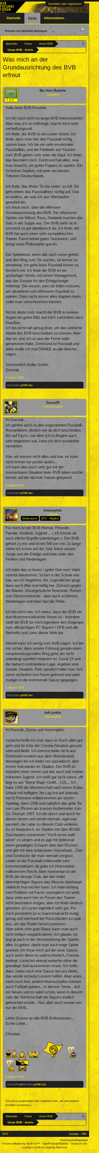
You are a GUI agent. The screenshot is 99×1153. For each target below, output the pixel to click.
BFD (5, 1133)
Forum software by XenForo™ (21, 1143)
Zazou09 (52, 403)
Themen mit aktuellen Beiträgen (26, 30)
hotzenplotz (52, 510)
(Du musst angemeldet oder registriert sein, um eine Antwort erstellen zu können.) (42, 1103)
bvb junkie (13, 385)
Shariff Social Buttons (55, 1143)
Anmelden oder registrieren (64, 3)
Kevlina (28, 1084)
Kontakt (74, 1133)
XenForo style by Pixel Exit (50, 1147)
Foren (32, 18)
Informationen (54, 18)
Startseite (13, 18)
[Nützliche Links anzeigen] (83, 43)
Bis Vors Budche (53, 90)
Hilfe (84, 1133)
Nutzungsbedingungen (74, 1140)
